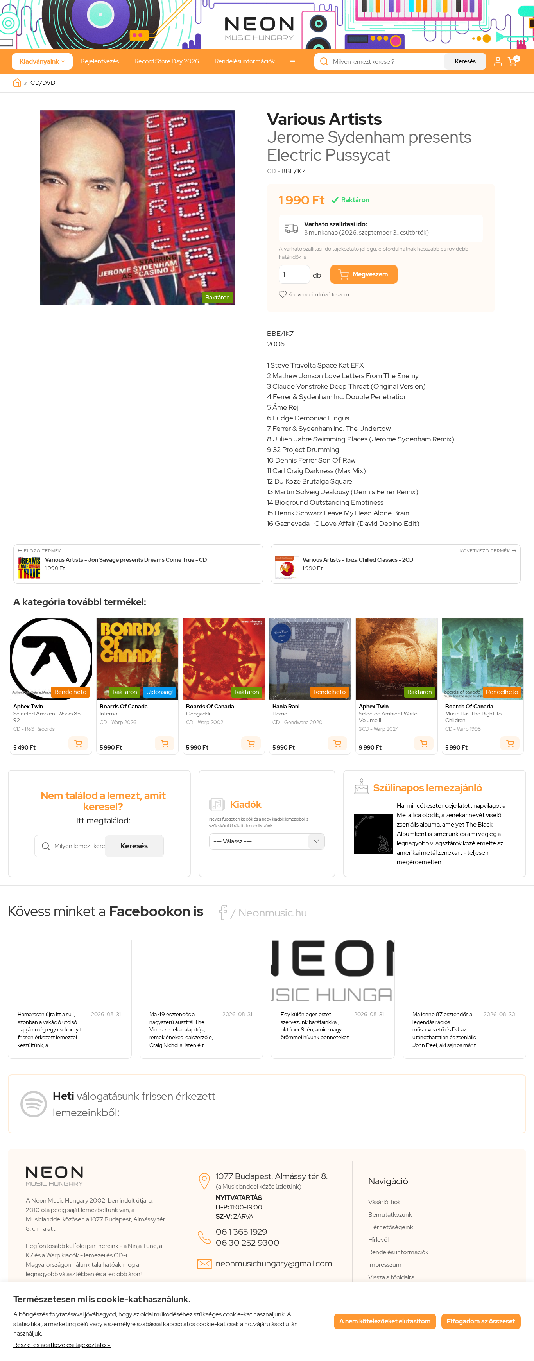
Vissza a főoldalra (391, 1277)
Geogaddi (198, 713)
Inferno (108, 713)
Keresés (465, 61)
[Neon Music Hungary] (17, 83)
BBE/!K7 (293, 171)
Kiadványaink (42, 61)
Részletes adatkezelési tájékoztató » (62, 1345)
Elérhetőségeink (390, 1227)
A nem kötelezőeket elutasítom (385, 1321)
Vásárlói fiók (384, 1202)
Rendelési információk (245, 61)
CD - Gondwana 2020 (297, 722)
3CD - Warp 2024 (379, 729)
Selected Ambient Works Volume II (388, 717)
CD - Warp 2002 (204, 722)
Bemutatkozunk (390, 1214)
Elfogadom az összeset (481, 1321)
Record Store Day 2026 (166, 61)
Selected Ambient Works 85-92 (48, 717)
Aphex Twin (28, 706)
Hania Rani (285, 706)
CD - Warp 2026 (118, 722)
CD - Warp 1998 (463, 729)
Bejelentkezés (100, 61)
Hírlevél (378, 1239)
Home (279, 713)
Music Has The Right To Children (473, 717)
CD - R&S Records (34, 729)
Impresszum (384, 1265)
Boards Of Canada (124, 706)
